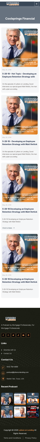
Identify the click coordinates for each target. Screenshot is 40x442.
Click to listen (7, 228)
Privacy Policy (31, 438)
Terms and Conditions (12, 438)
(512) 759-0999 (12, 367)
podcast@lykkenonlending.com (18, 372)
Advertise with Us (9, 350)
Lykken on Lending (26, 430)
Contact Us (7, 353)
